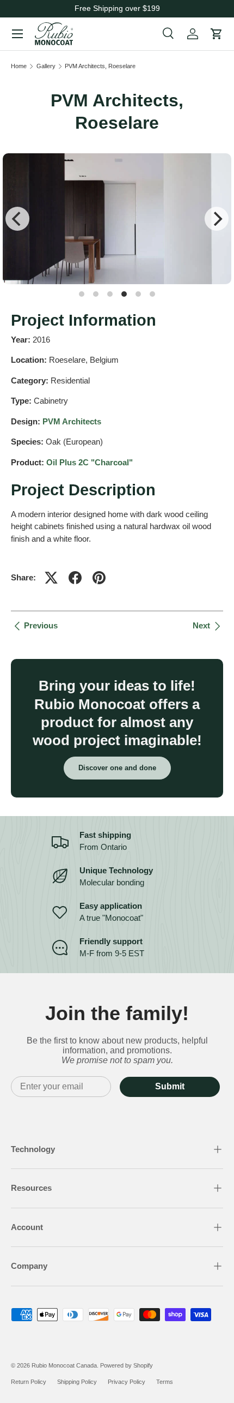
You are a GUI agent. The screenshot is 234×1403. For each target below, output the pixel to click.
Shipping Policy (77, 1381)
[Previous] (17, 219)
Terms (164, 1381)
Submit (169, 1086)
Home (19, 66)
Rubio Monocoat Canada (64, 1365)
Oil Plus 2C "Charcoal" (89, 462)
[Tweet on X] (51, 578)
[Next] (217, 219)
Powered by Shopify (126, 1365)
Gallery (46, 66)
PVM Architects (71, 421)
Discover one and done (117, 768)
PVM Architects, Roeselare (100, 66)
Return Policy (28, 1381)
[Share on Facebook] (75, 578)
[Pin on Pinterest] (99, 578)
